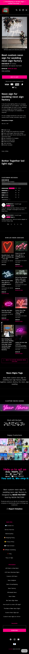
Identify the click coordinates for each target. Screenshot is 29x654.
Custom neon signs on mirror (11, 616)
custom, (9, 382)
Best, (5, 378)
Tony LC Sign (9, 557)
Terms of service (9, 529)
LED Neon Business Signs (12, 572)
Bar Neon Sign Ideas (12, 600)
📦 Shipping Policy (9, 537)
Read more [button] (5, 211)
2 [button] (11, 224)
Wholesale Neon (12, 592)
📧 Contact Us (9, 525)
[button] (5, 63)
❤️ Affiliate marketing (9, 549)
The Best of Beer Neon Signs (12, 608)
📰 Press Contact (9, 545)
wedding (14, 384)
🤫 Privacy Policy (9, 541)
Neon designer (12, 580)
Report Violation (15, 509)
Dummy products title (12, 1)
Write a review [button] (14, 183)
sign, (27, 382)
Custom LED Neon (12, 576)
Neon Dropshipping (12, 584)
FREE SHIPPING (6, 71)
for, (20, 382)
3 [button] (14, 224)
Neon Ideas (12, 596)
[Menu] (26, 10)
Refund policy (9, 533)
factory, (15, 382)
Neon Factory (12, 588)
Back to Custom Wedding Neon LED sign (15, 360)
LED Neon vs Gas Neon (12, 568)
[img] (10, 204)
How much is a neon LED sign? (12, 604)
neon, (23, 382)
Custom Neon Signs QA (12, 612)
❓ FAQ (9, 553)
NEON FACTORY (16, 66)
